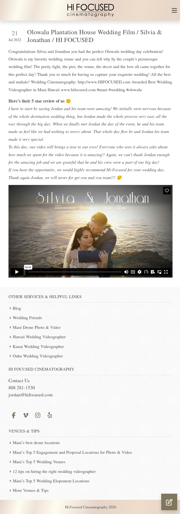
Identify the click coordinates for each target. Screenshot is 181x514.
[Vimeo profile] (26, 415)
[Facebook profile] (13, 415)
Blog (17, 308)
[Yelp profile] (50, 415)
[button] (169, 502)
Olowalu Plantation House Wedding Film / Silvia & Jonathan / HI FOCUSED (94, 35)
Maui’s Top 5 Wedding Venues (39, 461)
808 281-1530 (21, 387)
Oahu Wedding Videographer (38, 356)
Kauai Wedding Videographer (38, 346)
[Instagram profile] (38, 415)
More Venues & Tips (31, 490)
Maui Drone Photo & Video (37, 327)
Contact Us (19, 380)
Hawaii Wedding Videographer (39, 336)
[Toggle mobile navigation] (174, 10)
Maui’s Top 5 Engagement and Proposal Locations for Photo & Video (72, 452)
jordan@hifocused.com (30, 394)
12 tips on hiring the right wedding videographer (54, 471)
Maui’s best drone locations (36, 442)
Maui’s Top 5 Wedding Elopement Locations (51, 481)
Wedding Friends (27, 317)
